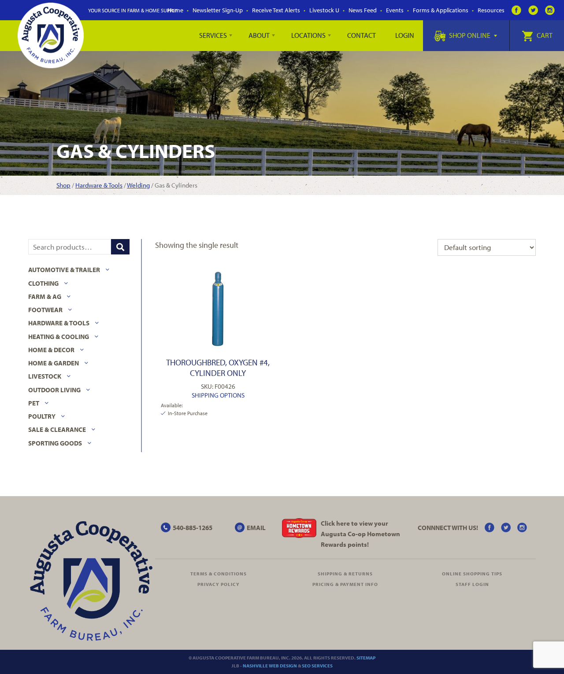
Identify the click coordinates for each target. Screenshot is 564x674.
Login (404, 35)
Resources (491, 10)
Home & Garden (53, 363)
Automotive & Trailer (64, 269)
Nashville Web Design (270, 666)
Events (395, 10)
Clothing (43, 283)
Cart (544, 35)
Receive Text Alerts (276, 10)
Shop (63, 185)
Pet (33, 403)
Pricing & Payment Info (345, 584)
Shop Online (470, 35)
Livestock (44, 376)
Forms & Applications (440, 10)
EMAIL (256, 527)
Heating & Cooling (58, 336)
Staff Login (472, 584)
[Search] (120, 246)
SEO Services (317, 666)
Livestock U (324, 10)
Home (175, 10)
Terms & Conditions (218, 574)
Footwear (45, 310)
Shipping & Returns (345, 574)
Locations (308, 35)
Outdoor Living (54, 390)
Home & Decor (51, 350)
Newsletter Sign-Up (218, 10)
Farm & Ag (44, 296)
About (259, 35)
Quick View (217, 309)
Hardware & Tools (98, 185)
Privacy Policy (218, 584)
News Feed (363, 10)
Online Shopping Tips (472, 574)
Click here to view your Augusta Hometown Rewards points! (360, 534)
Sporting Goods (55, 443)
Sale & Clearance (57, 429)
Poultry (42, 416)
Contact (361, 35)
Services (213, 35)
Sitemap (365, 658)
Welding (138, 185)
